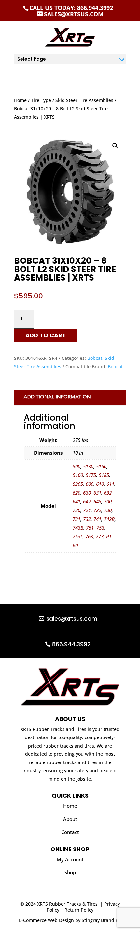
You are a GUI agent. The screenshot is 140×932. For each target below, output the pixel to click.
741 (97, 519)
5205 (78, 484)
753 (100, 527)
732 (87, 519)
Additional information (57, 397)
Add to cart (45, 335)
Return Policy (78, 910)
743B (78, 527)
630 (87, 492)
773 (100, 536)
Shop (70, 872)
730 (108, 510)
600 (89, 484)
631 (97, 492)
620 (76, 492)
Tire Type (41, 100)
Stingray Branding (101, 920)
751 (90, 527)
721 (87, 510)
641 (76, 501)
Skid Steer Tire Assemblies (84, 100)
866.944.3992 (71, 644)
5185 (104, 475)
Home (20, 100)
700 (108, 501)
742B (109, 519)
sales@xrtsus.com (71, 619)
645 (97, 501)
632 (108, 492)
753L (78, 536)
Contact (70, 832)
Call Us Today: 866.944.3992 (71, 8)
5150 (101, 466)
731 (76, 519)
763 (89, 536)
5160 (78, 475)
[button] (115, 146)
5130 (88, 466)
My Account (70, 859)
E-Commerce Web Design (46, 920)
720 (76, 510)
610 (100, 484)
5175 (91, 475)
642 (87, 501)
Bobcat (94, 358)
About (70, 819)
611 (110, 484)
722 (97, 510)
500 (76, 466)
